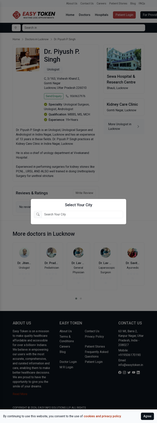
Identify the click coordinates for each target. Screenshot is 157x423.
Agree (147, 416)
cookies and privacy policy (102, 416)
